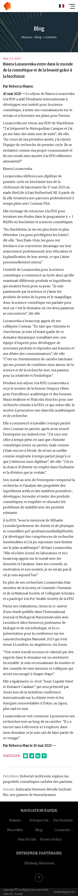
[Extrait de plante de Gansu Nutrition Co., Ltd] (8, 6)
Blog (38, 37)
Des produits (63, 820)
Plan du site (27, 839)
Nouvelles (15, 830)
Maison (26, 37)
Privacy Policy (51, 839)
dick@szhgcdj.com (64, 891)
